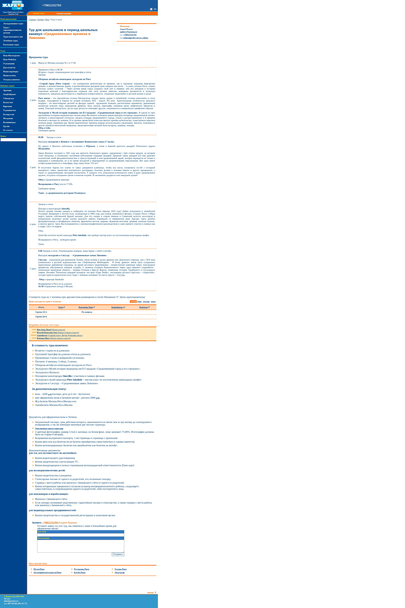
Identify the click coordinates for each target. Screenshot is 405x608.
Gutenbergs (117, 307)
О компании (8, 63)
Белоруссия (8, 114)
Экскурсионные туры (13, 23)
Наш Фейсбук (9, 59)
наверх (150, 592)
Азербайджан (9, 94)
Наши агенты (9, 75)
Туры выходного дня (13, 36)
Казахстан (8, 102)
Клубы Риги (79, 572)
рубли (133, 301)
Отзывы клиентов (11, 79)
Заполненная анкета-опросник (49, 428)
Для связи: (42, 531)
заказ (153, 301)
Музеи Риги (39, 569)
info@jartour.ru (11, 601)
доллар (146, 301)
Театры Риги (121, 569)
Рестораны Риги (81, 569)
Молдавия (8, 118)
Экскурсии (120, 572)
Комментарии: (44, 538)
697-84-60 (12, 603)
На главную (8, 130)
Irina (60, 307)
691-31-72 (22, 603)
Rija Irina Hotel (51, 329)
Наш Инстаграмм (11, 55)
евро (139, 301)
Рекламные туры (11, 44)
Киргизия (7, 106)
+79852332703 (51, 5)
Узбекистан (8, 98)
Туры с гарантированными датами (12, 30)
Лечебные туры (10, 40)
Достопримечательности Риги (47, 572)
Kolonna (143, 307)
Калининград (9, 122)
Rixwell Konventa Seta (58, 332)
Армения (7, 90)
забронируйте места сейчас (135, 38)
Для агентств (9, 67)
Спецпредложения (64, 13)
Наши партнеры (10, 71)
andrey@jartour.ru (128, 32)
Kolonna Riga (54, 338)
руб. (50, 394)
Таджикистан (9, 110)
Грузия (6, 126)
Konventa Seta (86, 307)
